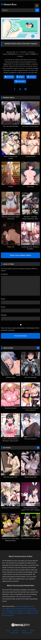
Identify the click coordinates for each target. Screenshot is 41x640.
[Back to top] (35, 634)
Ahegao (21, 77)
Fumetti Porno (13, 608)
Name (3, 299)
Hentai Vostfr (15, 613)
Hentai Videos (34, 611)
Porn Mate (5, 611)
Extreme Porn (15, 611)
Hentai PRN (25, 613)
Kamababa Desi (8, 615)
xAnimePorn (34, 613)
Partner (15, 630)
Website (3, 315)
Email (3, 307)
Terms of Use (14, 633)
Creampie (32, 77)
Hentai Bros (9, 4)
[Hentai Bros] (20, 625)
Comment (4, 274)
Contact (24, 630)
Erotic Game (21, 81)
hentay (27, 608)
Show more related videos (20, 255)
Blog (8, 630)
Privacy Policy (26, 633)
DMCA (32, 630)
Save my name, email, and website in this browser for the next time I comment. (20, 329)
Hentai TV (6, 613)
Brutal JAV (24, 611)
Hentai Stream (20, 606)
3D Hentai (10, 77)
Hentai (21, 608)
